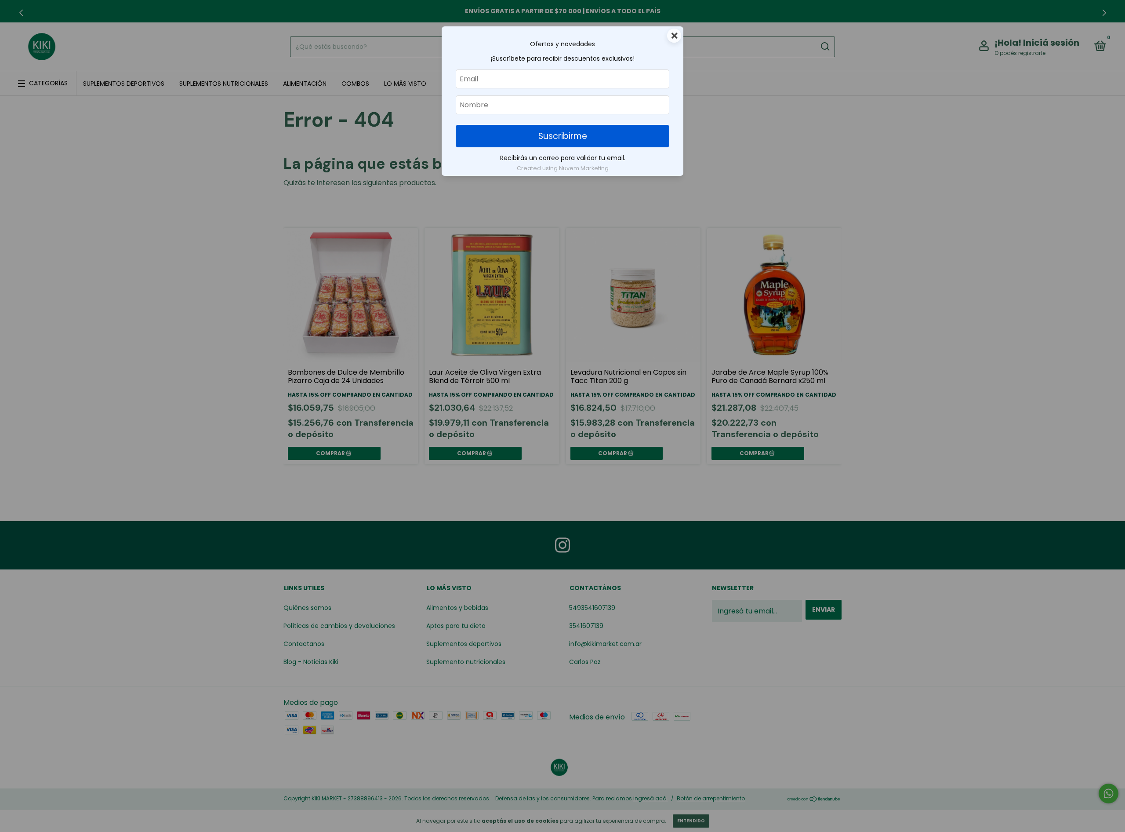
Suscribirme (562, 136)
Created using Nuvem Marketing (563, 168)
